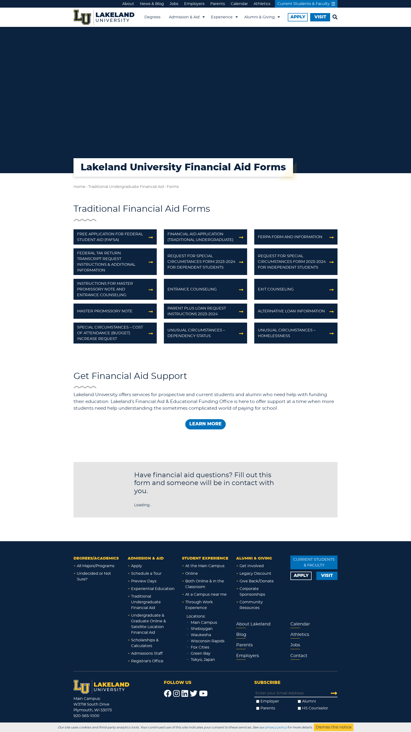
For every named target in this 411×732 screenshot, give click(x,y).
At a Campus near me (206, 594)
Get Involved (252, 566)
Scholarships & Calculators (145, 643)
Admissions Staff (146, 653)
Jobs (174, 4)
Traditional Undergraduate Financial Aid (126, 187)
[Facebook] (167, 694)
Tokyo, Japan (203, 660)
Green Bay (200, 653)
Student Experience (205, 558)
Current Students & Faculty (303, 4)
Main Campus (204, 622)
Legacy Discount (255, 573)
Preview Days (144, 581)
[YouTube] (203, 694)
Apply (136, 566)
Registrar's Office (147, 661)
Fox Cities (200, 647)
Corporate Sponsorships (252, 591)
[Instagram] (176, 694)
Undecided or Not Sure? (94, 576)
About (128, 4)
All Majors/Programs (95, 566)
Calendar (239, 4)
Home (79, 187)
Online (191, 573)
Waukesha (201, 635)
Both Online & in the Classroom (204, 584)
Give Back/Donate (257, 581)
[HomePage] (101, 686)
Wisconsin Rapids (208, 641)
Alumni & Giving (259, 17)
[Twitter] (193, 694)
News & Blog (152, 4)
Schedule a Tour (146, 573)
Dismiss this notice (334, 727)
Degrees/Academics (96, 558)
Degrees (152, 17)
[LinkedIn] (184, 694)
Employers (194, 4)
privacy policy (276, 727)
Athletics (262, 4)
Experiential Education (153, 589)
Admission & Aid (184, 17)
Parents (217, 4)
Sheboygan (202, 629)
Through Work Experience (199, 605)
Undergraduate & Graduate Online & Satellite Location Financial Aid (148, 624)
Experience (222, 17)
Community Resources (251, 605)
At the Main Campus (205, 566)
